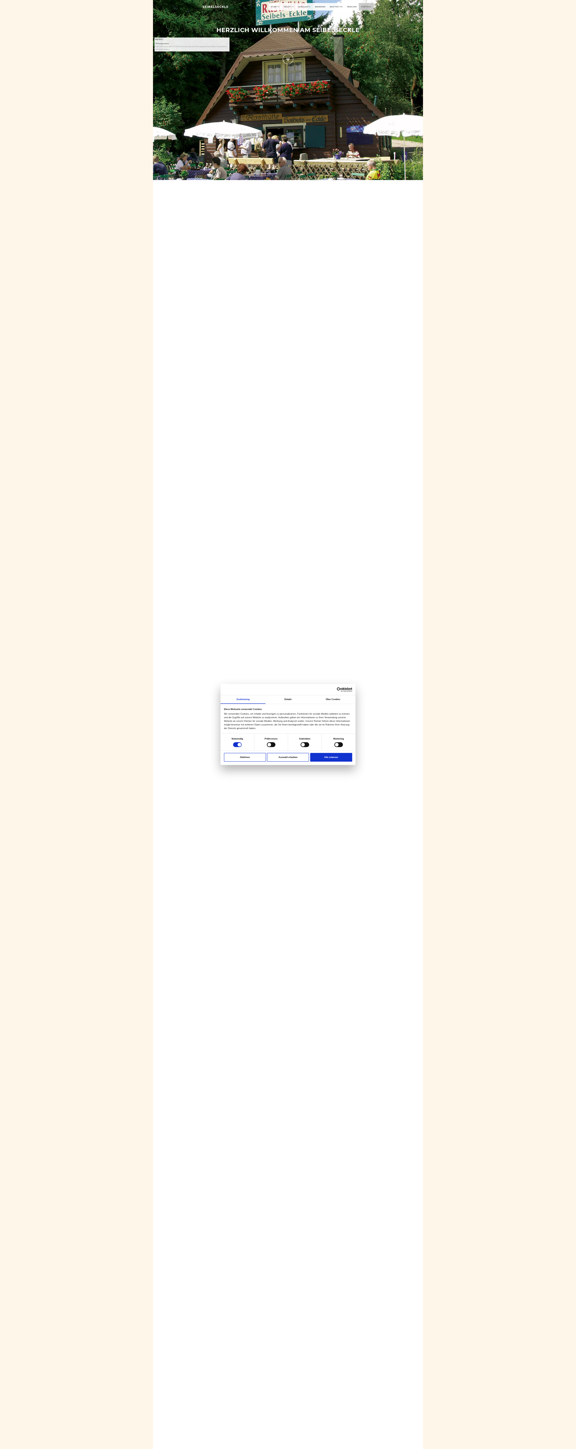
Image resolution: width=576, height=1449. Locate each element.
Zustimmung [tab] (243, 699)
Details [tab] (288, 699)
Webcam (352, 7)
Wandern (320, 7)
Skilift (288, 7)
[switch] (271, 744)
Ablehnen (245, 757)
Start (274, 7)
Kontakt (366, 7)
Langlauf (303, 7)
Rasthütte (336, 7)
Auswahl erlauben (288, 757)
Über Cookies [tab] (333, 699)
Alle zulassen (331, 757)
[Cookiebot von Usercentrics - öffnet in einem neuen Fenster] (339, 689)
